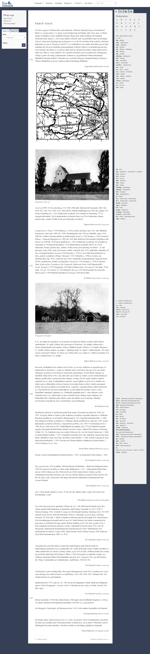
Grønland (58, 3)
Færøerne (49, 3)
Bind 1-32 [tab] (6, 31)
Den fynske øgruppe (9, 23)
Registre (67, 3)
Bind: (4, 34)
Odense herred (8, 18)
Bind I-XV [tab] (14, 31)
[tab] (116, 11)
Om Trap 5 (89, 3)
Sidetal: (5, 43)
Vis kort (78, 3)
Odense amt (7, 21)
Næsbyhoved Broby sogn (98, 639)
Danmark (38, 3)
